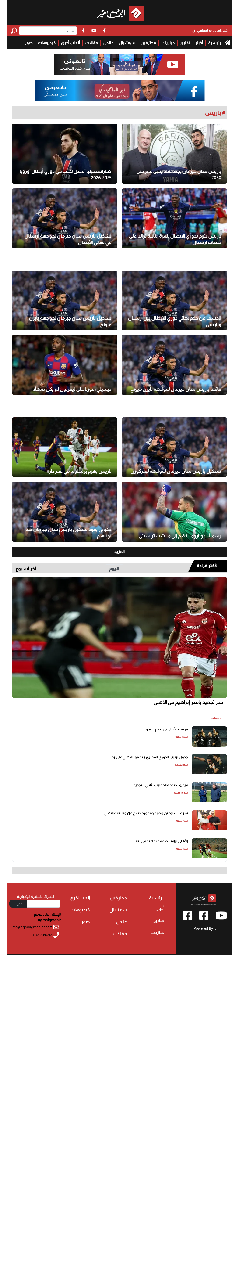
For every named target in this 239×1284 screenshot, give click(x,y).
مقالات (91, 42)
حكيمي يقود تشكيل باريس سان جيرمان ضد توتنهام (69, 532)
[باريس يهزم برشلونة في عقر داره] (64, 447)
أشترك (20, 903)
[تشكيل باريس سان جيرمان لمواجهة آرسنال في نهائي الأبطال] (64, 218)
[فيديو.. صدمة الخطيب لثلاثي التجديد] (209, 792)
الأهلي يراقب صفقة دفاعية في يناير (161, 841)
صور (29, 42)
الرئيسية (216, 42)
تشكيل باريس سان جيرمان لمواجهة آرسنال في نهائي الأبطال (68, 239)
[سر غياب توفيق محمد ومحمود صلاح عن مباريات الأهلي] (209, 820)
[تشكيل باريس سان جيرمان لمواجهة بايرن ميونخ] (64, 300)
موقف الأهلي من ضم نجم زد (166, 729)
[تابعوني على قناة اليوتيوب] (119, 64)
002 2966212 (42, 935)
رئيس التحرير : (210, 30)
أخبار (199, 42)
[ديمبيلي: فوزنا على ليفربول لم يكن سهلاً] (64, 365)
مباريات (168, 42)
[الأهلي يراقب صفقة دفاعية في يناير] (209, 848)
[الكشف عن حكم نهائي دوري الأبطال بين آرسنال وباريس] (174, 300)
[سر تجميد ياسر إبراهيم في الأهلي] (119, 637)
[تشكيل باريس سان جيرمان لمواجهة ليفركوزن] (174, 447)
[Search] (15, 30)
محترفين (148, 42)
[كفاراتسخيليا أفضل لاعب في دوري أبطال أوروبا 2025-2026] (64, 153)
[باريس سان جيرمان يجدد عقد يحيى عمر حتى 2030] (174, 153)
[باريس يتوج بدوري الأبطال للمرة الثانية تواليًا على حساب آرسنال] (174, 218)
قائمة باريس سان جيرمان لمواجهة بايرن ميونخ (175, 389)
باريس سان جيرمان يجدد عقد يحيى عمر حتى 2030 (178, 174)
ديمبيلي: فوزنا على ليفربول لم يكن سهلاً (72, 389)
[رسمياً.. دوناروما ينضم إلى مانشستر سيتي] (174, 511)
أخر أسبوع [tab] (26, 568)
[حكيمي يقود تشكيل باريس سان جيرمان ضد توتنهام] (64, 511)
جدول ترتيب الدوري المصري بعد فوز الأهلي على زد (150, 757)
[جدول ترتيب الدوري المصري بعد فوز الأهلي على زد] (209, 764)
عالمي (108, 42)
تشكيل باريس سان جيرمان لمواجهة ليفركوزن (175, 471)
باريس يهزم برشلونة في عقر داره (79, 471)
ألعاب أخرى (70, 42)
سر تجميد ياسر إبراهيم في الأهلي (188, 702)
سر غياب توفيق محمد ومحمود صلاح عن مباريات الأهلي (146, 813)
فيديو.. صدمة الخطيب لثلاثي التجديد (161, 785)
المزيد (119, 551)
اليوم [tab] (114, 568)
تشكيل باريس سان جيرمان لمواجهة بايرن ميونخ (70, 321)
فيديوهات (47, 42)
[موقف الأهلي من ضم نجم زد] (209, 736)
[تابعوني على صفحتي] (119, 90)
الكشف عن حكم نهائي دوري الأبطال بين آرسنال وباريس (174, 321)
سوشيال (127, 42)
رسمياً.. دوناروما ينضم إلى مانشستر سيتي (180, 535)
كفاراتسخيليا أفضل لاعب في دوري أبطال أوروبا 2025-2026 (66, 174)
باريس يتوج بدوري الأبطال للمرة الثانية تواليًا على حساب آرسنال (175, 239)
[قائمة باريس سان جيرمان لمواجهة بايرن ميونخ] (174, 365)
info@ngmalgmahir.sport (31, 927)
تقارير (185, 42)
